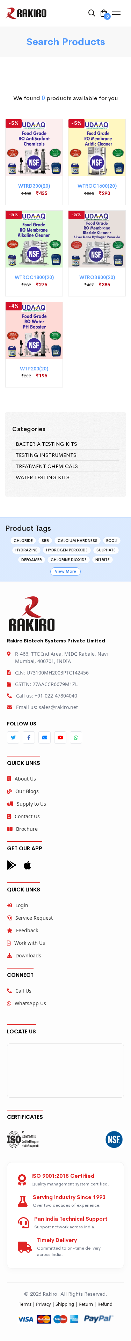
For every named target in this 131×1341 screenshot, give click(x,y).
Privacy (43, 1304)
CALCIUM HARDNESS (77, 540)
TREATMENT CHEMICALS (47, 466)
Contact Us (27, 816)
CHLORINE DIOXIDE (69, 559)
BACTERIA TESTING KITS (46, 443)
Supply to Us (31, 803)
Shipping (65, 1304)
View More (65, 571)
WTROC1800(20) (34, 277)
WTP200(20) (34, 369)
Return (86, 1304)
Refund (104, 1304)
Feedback (27, 930)
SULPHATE (106, 550)
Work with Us (29, 943)
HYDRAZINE (26, 550)
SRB (45, 540)
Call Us (23, 990)
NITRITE (102, 559)
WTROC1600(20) (97, 186)
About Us (25, 778)
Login (21, 905)
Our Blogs (27, 791)
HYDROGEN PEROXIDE (67, 550)
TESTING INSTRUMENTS (46, 455)
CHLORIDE (23, 540)
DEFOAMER (31, 559)
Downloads (28, 955)
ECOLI (111, 540)
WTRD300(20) (34, 186)
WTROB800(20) (97, 277)
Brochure (27, 829)
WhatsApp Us (30, 1003)
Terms (25, 1304)
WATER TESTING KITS (43, 477)
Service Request (34, 917)
